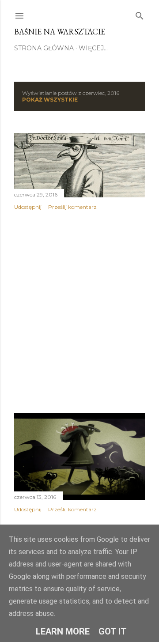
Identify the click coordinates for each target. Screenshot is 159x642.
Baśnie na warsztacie (59, 31)
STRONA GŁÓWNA (44, 48)
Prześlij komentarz (72, 207)
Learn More (63, 631)
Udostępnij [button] (28, 207)
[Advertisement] (79, 311)
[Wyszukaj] (139, 14)
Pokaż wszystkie (50, 99)
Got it (112, 631)
